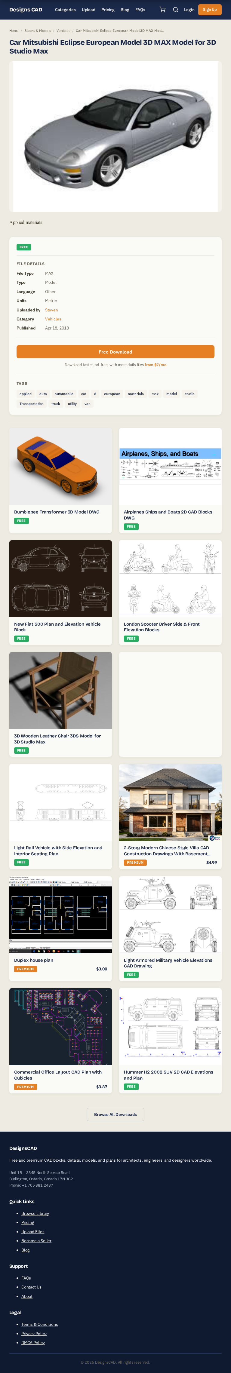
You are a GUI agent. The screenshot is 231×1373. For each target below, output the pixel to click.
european (112, 393)
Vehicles (63, 30)
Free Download (115, 352)
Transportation (32, 403)
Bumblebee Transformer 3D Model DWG (57, 512)
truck (55, 403)
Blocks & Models (37, 30)
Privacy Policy (34, 1333)
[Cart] (162, 9)
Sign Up (210, 9)
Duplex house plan (33, 960)
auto (43, 393)
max (155, 393)
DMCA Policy (33, 1342)
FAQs (26, 1278)
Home (14, 30)
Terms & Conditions (39, 1324)
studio (190, 393)
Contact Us (31, 1287)
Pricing (27, 1222)
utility (72, 403)
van (88, 403)
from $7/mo (155, 364)
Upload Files (33, 1231)
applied (26, 393)
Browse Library (35, 1213)
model (171, 393)
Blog (25, 1250)
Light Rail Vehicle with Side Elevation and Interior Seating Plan (58, 851)
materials (135, 393)
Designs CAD (25, 9)
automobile (64, 393)
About (27, 1296)
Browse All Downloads (115, 1114)
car (84, 393)
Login (189, 9)
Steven (51, 310)
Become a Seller (36, 1240)
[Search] (175, 9)
